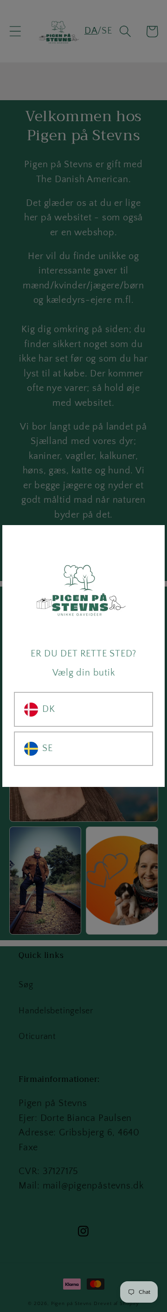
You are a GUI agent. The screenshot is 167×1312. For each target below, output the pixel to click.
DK (48, 709)
